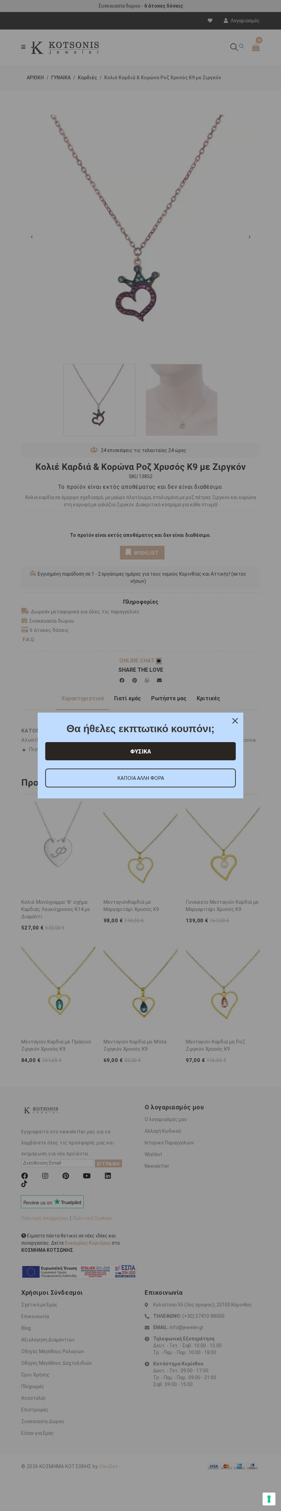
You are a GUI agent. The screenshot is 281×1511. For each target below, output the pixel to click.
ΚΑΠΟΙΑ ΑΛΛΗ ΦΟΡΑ (140, 777)
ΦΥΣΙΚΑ (140, 751)
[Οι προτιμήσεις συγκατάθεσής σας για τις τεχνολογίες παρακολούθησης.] (269, 1499)
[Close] (235, 721)
